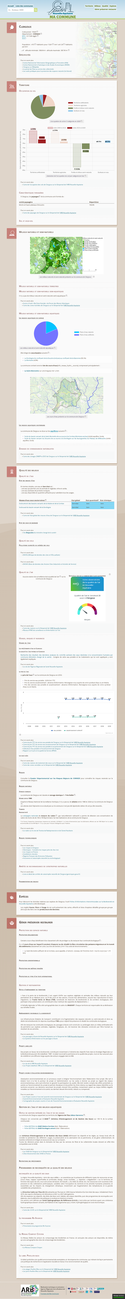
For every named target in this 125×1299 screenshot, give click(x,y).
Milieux (97, 6)
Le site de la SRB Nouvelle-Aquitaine (35, 1064)
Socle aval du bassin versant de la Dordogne (35, 507)
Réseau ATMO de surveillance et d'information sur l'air (41, 630)
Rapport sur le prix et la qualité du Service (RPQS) (39, 751)
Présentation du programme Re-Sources (37, 1226)
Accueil (11, 6)
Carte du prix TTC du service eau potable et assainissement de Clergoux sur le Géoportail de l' (63, 747)
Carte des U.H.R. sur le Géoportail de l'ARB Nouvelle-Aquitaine (44, 1210)
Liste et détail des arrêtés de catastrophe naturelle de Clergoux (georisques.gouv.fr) (51, 874)
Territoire (89, 6)
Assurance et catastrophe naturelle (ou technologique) (41, 858)
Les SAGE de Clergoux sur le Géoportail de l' (46, 1151)
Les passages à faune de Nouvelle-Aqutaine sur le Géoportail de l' (53, 1036)
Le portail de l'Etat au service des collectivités (38, 69)
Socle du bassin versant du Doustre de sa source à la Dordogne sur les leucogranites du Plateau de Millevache (65, 438)
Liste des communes (24, 6)
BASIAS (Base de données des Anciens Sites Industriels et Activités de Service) (49, 564)
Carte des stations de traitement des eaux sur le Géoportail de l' (53, 763)
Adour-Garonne (77, 1115)
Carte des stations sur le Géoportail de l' (45, 628)
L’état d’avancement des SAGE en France (37, 1154)
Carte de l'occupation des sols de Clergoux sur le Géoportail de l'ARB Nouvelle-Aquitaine (53, 185)
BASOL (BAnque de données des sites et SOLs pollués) (41, 555)
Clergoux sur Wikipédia (31, 67)
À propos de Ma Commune (50, 1294)
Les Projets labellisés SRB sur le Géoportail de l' (47, 1066)
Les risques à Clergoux (31, 848)
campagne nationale (30, 816)
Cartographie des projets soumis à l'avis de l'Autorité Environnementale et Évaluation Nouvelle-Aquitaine (58, 1101)
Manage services (119, 1295)
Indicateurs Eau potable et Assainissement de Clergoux (42, 749)
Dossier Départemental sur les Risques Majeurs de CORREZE (55, 778)
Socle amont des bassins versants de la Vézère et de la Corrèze (41, 504)
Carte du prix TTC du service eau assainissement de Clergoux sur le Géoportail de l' (59, 744)
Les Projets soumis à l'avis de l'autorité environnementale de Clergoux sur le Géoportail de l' (62, 1097)
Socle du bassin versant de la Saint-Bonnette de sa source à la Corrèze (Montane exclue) (56, 436)
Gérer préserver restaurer (105, 9)
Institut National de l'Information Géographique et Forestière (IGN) (45, 63)
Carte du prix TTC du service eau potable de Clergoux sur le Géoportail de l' (56, 742)
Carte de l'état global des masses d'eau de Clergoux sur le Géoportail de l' (56, 515)
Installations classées (30, 854)
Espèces (113, 6)
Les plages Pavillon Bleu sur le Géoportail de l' (46, 1269)
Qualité (105, 6)
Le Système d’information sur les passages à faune (40, 1039)
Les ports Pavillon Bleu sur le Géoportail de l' (46, 1271)
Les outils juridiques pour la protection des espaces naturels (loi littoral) (47, 71)
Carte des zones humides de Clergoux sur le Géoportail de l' (51, 305)
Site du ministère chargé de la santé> (39, 533)
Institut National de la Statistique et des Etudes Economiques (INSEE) (46, 65)
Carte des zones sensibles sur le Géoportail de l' (47, 765)
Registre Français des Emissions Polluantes (37, 856)
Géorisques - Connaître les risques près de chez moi (41, 850)
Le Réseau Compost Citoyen (32, 1247)
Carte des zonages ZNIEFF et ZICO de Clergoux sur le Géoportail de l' (54, 456)
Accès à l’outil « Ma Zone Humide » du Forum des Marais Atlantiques (46, 303)
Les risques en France (30, 852)
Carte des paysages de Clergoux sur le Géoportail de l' (49, 213)
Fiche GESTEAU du (39, 1126)
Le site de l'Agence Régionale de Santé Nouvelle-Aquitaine (43, 667)
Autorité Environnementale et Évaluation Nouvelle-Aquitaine (43, 1099)
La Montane (28, 360)
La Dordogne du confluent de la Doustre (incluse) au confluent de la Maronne (52, 358)
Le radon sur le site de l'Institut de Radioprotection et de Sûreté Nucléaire (48, 831)
